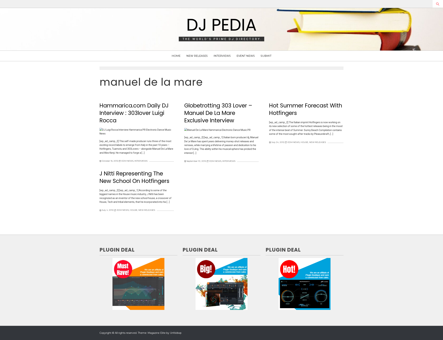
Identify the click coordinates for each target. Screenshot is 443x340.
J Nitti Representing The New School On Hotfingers (134, 177)
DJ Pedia (221, 25)
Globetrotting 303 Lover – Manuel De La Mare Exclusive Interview (218, 113)
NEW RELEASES (197, 55)
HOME (176, 55)
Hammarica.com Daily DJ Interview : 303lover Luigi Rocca (134, 113)
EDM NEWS (127, 161)
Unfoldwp (176, 332)
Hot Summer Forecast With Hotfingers (305, 109)
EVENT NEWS (246, 55)
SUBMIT (266, 55)
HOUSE (304, 142)
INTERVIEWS (222, 55)
